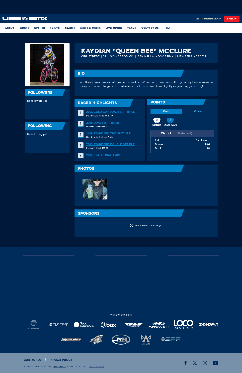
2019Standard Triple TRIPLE (108, 133)
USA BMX (47, 367)
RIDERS (24, 27)
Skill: (158, 140)
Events (39, 27)
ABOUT (9, 27)
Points (55, 27)
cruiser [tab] (198, 111)
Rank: (158, 148)
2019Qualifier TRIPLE (102, 122)
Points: (159, 144)
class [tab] (166, 111)
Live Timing (114, 27)
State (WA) (184, 133)
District (166, 133)
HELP (167, 27)
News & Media (90, 27)
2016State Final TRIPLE (104, 155)
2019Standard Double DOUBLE (110, 144)
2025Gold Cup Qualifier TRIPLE (110, 111)
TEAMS (131, 27)
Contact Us (150, 27)
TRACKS (70, 27)
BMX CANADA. (59, 367)
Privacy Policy (61, 360)
